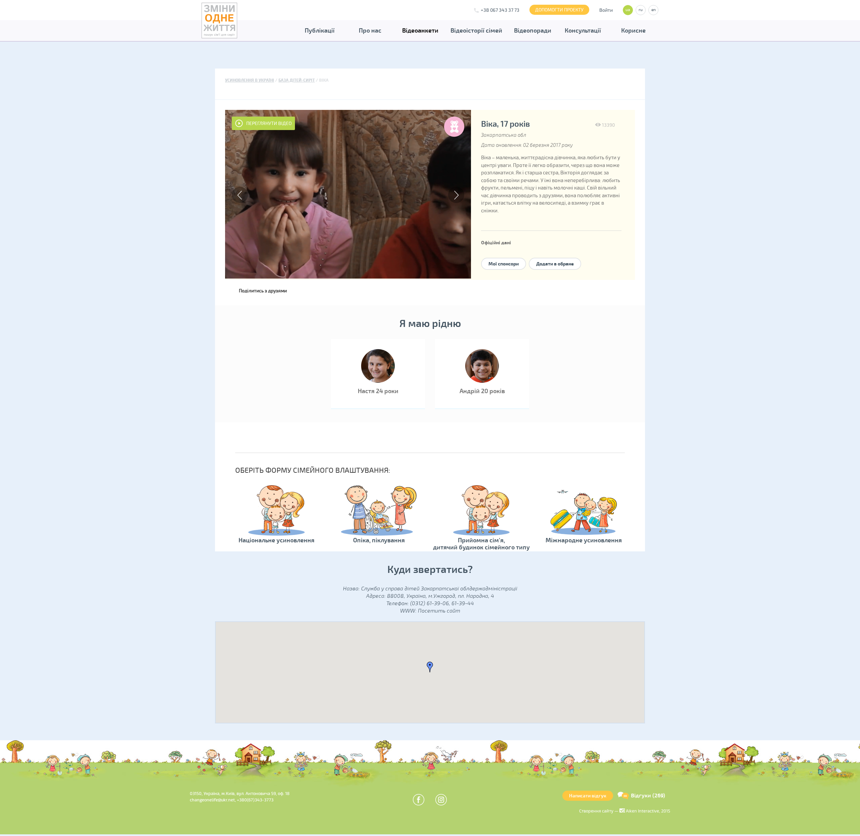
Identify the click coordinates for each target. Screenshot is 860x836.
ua (628, 9)
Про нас (370, 30)
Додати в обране (555, 264)
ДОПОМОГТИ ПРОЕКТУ (559, 10)
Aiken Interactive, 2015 (647, 811)
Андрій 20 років (482, 391)
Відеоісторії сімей (476, 30)
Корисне (633, 30)
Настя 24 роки (378, 391)
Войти (606, 10)
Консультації (583, 30)
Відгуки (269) (648, 795)
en (653, 9)
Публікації (320, 30)
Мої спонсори (503, 264)
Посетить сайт (439, 611)
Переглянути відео (269, 123)
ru (641, 9)
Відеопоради (532, 30)
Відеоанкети (420, 30)
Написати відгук (587, 796)
